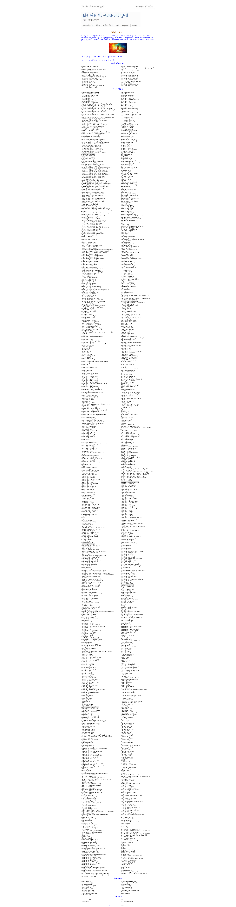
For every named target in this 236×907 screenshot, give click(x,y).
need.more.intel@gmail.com (122, 905)
